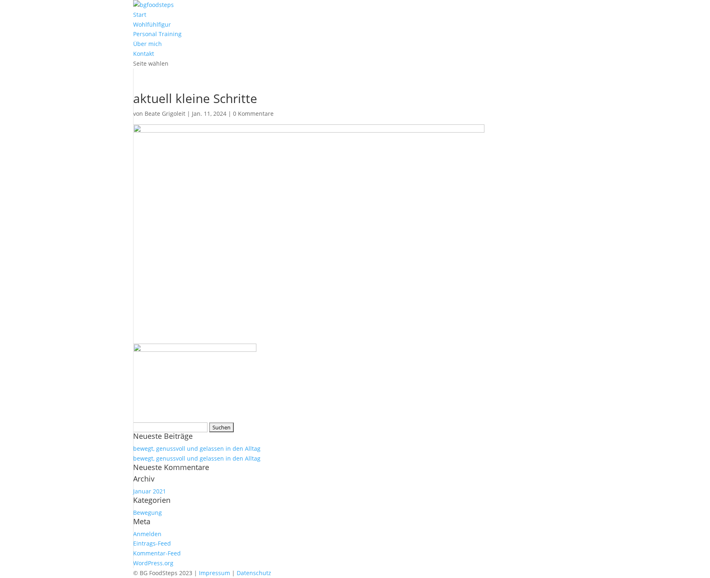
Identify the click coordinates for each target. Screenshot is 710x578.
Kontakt (143, 53)
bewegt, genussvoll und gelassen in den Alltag (196, 448)
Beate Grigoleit (165, 113)
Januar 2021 (149, 491)
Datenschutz (254, 573)
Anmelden (147, 534)
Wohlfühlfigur (152, 24)
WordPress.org (153, 563)
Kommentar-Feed (157, 553)
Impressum (214, 573)
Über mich (147, 44)
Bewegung (147, 512)
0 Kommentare (253, 113)
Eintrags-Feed (152, 543)
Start (139, 14)
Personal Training (157, 34)
